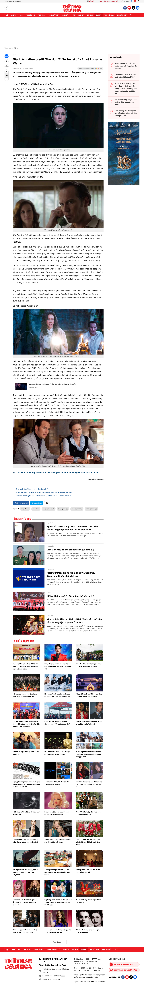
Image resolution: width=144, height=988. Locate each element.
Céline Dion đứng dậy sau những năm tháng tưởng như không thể (25, 840)
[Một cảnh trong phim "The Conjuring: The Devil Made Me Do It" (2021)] (58, 332)
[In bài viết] (7, 66)
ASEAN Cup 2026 (17, 15)
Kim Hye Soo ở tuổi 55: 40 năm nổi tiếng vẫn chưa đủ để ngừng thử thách (89, 784)
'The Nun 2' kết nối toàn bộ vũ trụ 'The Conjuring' (32, 489)
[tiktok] (133, 8)
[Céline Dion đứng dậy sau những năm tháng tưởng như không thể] (26, 828)
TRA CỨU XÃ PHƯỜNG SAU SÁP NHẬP (108, 1)
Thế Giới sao (109, 15)
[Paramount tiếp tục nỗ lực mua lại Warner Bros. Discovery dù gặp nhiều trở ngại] (28, 578)
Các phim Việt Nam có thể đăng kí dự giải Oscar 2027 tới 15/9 (57, 753)
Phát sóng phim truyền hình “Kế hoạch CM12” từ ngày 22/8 (25, 931)
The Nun (36, 509)
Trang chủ (8, 48)
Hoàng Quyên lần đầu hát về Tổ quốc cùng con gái (88, 871)
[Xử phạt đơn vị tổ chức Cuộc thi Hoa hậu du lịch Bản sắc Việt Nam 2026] (58, 858)
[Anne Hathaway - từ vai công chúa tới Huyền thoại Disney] (58, 918)
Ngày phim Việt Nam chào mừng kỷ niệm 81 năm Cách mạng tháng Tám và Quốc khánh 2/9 (26, 784)
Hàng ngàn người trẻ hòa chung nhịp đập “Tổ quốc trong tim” (25, 695)
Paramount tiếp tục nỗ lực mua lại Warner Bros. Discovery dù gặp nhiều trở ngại (71, 574)
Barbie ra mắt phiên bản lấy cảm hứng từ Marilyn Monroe (56, 813)
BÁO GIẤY (91, 1)
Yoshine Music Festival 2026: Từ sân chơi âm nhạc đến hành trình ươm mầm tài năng (25, 666)
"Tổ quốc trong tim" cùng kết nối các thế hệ (88, 901)
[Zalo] (137, 8)
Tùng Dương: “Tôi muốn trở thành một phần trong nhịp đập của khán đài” (57, 666)
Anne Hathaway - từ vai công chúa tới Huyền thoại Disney (57, 931)
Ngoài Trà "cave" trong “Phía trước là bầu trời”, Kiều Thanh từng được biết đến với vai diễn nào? (72, 528)
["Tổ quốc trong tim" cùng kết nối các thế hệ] (89, 888)
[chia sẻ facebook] (7, 61)
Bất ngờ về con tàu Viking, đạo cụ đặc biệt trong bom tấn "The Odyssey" (25, 872)
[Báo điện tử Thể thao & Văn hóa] (72, 8)
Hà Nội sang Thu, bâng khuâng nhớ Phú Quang (26, 813)
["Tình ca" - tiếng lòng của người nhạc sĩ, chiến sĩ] (89, 918)
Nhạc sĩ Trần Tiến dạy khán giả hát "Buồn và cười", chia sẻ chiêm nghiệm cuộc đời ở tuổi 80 (74, 621)
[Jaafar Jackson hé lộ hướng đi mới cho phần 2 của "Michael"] (89, 710)
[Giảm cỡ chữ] (6, 79)
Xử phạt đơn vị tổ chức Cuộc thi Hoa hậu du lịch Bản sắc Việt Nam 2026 (57, 872)
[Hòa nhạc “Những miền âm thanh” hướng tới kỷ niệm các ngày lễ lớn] (58, 682)
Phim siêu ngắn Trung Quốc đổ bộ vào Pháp (26, 753)
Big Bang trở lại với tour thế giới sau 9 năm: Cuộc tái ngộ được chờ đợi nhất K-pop (58, 902)
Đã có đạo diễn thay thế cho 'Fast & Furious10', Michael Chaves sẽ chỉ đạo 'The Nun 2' (44, 496)
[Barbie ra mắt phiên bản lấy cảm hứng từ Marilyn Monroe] (58, 800)
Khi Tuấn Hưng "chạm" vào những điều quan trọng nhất (126, 102)
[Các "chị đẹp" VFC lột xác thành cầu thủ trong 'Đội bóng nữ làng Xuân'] (89, 828)
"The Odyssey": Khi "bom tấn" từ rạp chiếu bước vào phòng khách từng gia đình (88, 754)
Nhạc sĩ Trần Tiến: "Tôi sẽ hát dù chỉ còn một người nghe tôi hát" (89, 695)
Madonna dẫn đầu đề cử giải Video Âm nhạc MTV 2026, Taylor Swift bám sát (26, 902)
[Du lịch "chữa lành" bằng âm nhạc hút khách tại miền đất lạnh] (89, 652)
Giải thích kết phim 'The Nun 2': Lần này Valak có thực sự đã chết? (52, 384)
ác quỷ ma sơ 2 (48, 509)
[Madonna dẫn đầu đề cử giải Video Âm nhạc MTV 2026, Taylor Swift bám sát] (26, 888)
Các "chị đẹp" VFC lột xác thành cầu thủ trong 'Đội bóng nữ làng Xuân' (88, 842)
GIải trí (98, 15)
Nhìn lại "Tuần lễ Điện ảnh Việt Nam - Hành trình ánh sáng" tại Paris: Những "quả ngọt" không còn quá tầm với (126, 88)
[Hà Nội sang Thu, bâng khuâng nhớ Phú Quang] (26, 800)
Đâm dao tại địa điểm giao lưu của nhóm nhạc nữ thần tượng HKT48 (126, 113)
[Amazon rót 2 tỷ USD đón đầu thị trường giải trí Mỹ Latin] (58, 770)
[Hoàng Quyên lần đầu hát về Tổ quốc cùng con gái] (89, 858)
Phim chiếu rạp (91, 509)
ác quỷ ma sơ (63, 509)
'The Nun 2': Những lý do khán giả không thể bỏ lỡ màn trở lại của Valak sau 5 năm (57, 472)
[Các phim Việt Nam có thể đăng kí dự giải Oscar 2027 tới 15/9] (58, 740)
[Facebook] (131, 1)
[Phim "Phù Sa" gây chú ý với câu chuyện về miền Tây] (89, 800)
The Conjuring (77, 509)
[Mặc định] (6, 75)
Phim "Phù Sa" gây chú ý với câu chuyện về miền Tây (88, 813)
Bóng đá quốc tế (68, 15)
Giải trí (16, 48)
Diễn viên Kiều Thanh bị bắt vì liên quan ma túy (70, 549)
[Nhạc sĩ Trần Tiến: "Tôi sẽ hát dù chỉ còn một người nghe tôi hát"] (89, 682)
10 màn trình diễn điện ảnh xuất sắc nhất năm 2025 (126, 75)
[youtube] (129, 8)
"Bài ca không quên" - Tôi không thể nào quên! (70, 596)
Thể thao (42, 15)
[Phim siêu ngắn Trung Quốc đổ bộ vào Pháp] (26, 740)
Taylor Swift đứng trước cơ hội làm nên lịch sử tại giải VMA (57, 840)
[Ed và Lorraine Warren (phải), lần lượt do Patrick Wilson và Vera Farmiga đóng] (58, 441)
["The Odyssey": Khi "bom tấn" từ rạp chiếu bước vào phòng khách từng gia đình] (89, 740)
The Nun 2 (25, 509)
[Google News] (90, 69)
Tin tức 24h (30, 15)
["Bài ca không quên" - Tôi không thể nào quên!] (28, 601)
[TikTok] (138, 1)
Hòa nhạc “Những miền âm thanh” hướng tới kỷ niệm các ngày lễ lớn (57, 695)
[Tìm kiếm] (6, 8)
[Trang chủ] (7, 15)
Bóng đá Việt (54, 15)
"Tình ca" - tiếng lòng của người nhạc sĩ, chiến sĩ (88, 931)
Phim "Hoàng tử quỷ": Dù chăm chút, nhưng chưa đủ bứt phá (126, 65)
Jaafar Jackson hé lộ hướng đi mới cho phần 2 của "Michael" (89, 723)
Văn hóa (81, 15)
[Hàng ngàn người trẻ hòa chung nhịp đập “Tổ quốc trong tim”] (26, 682)
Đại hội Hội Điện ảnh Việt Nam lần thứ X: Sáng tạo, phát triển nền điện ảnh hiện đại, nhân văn (26, 724)
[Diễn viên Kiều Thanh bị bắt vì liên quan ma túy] (28, 555)
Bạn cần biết (122, 15)
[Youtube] (135, 1)
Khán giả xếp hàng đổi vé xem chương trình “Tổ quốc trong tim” (57, 723)
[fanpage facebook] (125, 8)
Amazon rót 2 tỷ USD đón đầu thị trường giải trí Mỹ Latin (56, 783)
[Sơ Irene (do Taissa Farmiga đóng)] (58, 125)
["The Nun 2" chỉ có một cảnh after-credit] (58, 204)
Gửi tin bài (126, 1)
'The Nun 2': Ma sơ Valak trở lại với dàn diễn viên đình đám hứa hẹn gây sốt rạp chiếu (44, 492)
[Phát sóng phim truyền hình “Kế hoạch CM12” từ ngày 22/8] (26, 918)
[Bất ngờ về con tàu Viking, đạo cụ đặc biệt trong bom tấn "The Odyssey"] (26, 858)
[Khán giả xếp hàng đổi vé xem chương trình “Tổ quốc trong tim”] (58, 710)
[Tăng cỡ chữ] (6, 71)
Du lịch (90, 15)
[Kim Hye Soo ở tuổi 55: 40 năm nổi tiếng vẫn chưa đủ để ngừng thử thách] (89, 770)
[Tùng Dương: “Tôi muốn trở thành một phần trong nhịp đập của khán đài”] (58, 652)
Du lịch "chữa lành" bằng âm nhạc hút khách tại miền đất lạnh (89, 665)
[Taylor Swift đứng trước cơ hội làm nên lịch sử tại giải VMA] (58, 828)
